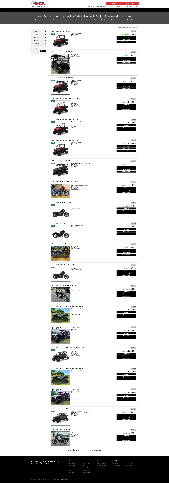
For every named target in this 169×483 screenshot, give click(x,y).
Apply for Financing (101, 463)
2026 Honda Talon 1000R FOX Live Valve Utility (67, 306)
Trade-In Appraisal (101, 467)
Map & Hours (118, 10)
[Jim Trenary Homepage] (38, 4)
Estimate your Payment (102, 465)
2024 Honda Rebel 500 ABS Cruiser (62, 265)
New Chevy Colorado (87, 470)
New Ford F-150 (86, 469)
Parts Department (116, 465)
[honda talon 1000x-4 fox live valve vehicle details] (60, 398)
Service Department (116, 463)
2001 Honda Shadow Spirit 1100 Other (64, 285)
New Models (56, 10)
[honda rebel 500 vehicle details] (60, 253)
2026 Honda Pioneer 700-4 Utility (62, 78)
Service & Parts (99, 10)
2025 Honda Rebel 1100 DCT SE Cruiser (64, 182)
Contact (109, 10)
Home (48, 10)
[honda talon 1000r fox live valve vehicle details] (60, 315)
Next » (100, 450)
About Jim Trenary (129, 463)
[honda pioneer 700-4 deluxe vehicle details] (60, 107)
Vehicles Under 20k (73, 470)
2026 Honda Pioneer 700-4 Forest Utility (64, 161)
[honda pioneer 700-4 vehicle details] (60, 64)
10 (88, 450)
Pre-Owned (66, 10)
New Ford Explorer (87, 472)
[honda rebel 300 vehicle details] (60, 211)
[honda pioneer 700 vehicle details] (60, 40)
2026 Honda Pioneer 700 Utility (61, 31)
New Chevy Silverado (87, 467)
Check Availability (126, 39)
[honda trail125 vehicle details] (60, 439)
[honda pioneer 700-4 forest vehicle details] (60, 170)
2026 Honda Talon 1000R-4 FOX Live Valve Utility (67, 347)
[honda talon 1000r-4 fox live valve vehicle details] (60, 336)
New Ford (85, 465)
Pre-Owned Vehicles (73, 467)
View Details (126, 37)
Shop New (114, 3)
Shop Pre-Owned (130, 3)
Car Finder (71, 472)
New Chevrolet (86, 463)
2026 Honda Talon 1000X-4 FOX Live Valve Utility (67, 409)
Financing (88, 10)
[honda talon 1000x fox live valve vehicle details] (60, 377)
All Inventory (72, 463)
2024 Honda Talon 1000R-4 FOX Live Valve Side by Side (65, 327)
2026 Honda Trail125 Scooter (61, 429)
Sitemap (54, 479)
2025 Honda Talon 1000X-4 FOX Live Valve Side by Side (65, 389)
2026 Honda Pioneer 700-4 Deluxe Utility (65, 98)
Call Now (133, 31)
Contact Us (128, 467)
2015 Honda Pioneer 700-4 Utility (62, 52)
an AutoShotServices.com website (64, 479)
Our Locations (129, 465)
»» (90, 450)
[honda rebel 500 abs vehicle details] (60, 274)
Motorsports (77, 10)
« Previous (95, 450)
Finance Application (126, 41)
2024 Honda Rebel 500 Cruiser (61, 244)
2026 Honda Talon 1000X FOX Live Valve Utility (67, 368)
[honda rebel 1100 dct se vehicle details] (60, 191)
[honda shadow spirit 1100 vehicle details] (60, 294)
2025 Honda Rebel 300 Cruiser (61, 202)
